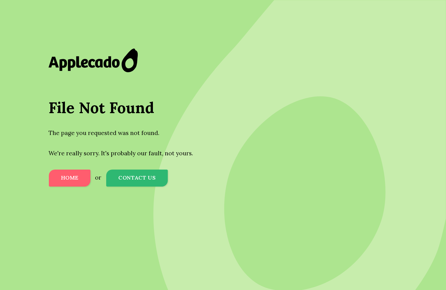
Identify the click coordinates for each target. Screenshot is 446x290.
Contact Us (137, 177)
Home (69, 177)
